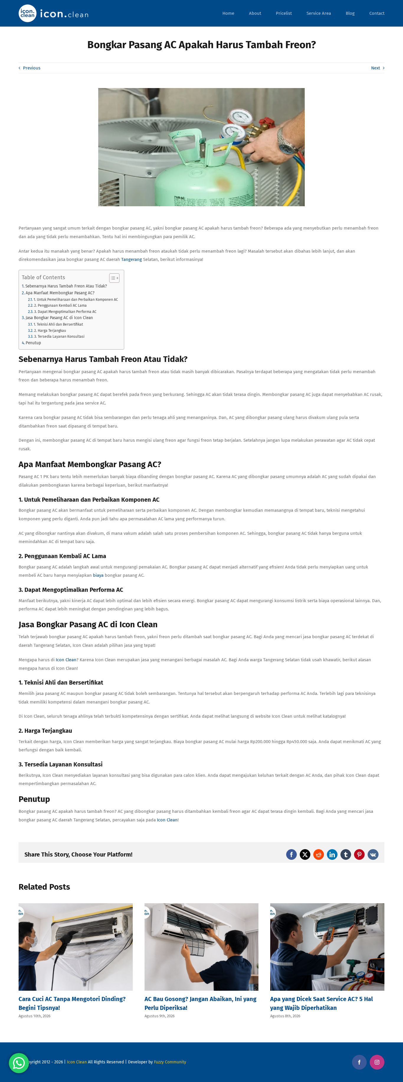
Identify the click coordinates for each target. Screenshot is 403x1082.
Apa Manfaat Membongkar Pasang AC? (60, 292)
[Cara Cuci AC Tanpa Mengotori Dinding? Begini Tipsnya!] (76, 906)
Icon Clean (77, 1062)
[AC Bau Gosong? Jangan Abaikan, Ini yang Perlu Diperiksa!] (202, 906)
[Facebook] (359, 1062)
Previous (31, 68)
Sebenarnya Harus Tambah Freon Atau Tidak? (66, 286)
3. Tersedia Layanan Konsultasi (59, 336)
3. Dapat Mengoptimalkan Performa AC (65, 312)
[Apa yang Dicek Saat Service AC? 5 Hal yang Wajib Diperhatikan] (327, 906)
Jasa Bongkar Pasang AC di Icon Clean (59, 317)
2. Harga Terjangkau (50, 331)
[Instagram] (377, 1062)
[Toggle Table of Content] (111, 278)
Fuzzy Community (170, 1062)
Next (375, 68)
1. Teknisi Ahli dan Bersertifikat (58, 324)
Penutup (33, 342)
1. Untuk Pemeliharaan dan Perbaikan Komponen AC (76, 300)
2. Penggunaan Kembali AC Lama (60, 305)
